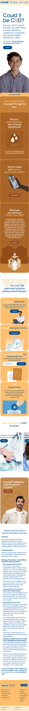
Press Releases (23, 697)
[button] (27, 2)
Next (24, 452)
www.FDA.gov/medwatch (8, 672)
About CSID (22, 689)
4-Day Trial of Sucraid (14, 94)
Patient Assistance (24, 695)
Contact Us (22, 699)
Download (21, 363)
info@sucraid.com (5, 697)
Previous (4, 452)
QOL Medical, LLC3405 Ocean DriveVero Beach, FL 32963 (6, 691)
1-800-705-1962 (4, 695)
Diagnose (22, 691)
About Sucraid (23, 693)
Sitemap (21, 701)
